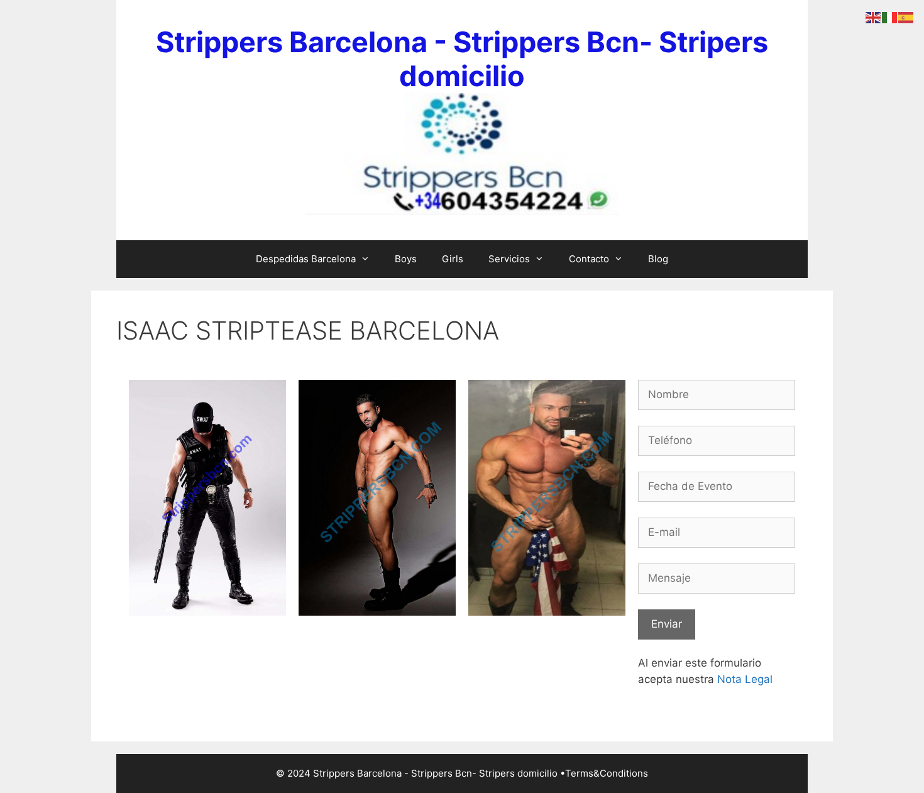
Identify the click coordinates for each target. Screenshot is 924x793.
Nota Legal (745, 679)
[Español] (906, 17)
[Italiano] (890, 17)
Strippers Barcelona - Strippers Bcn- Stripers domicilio (462, 59)
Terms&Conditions (606, 773)
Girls (452, 259)
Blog (658, 259)
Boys (406, 259)
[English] (874, 17)
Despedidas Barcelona (306, 259)
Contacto (589, 259)
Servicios (509, 259)
